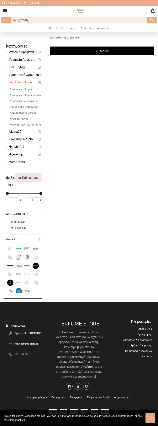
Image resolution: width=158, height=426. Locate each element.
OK (150, 418)
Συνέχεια (102, 50)
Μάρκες (11, 239)
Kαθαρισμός (30, 177)
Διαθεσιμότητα (17, 213)
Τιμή (9, 184)
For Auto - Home (65, 28)
